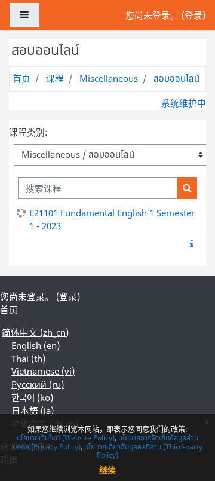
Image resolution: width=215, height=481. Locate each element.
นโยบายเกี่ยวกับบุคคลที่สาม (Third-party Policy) (143, 451)
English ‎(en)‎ (35, 345)
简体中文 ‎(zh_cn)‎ (35, 332)
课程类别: (28, 132)
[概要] (194, 244)
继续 (107, 470)
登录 (193, 15)
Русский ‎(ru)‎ (37, 384)
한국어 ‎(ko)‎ (32, 397)
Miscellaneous (108, 78)
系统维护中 (183, 103)
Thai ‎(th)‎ (28, 358)
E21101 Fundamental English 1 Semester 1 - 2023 (112, 219)
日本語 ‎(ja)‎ (32, 410)
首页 (21, 78)
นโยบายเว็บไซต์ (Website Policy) (66, 438)
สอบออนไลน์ (176, 78)
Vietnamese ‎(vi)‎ (43, 371)
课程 (55, 78)
